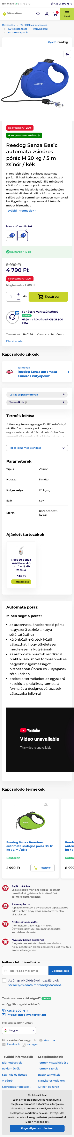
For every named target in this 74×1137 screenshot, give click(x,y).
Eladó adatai (14, 341)
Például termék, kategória (29, 43)
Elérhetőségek (12, 1062)
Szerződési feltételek (16, 1086)
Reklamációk (11, 1068)
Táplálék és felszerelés (34, 25)
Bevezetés (8, 25)
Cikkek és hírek (48, 1086)
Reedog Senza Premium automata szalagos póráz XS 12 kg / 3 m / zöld (29, 846)
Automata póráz (18, 32)
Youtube (49, 1040)
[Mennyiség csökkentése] (18, 299)
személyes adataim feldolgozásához (34, 985)
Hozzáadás (22, 581)
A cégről (7, 1080)
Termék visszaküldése (53, 1062)
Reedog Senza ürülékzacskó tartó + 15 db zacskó (21, 565)
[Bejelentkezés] (47, 14)
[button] (38, 14)
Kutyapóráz (40, 28)
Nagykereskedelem (51, 1080)
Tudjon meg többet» (37, 1121)
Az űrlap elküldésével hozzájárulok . (35, 983)
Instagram (33, 1044)
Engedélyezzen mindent (37, 1128)
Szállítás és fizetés (14, 1074)
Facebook (13, 1044)
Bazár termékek (49, 1074)
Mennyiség (11, 297)
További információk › (21, 210)
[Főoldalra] (12, 14)
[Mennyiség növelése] (18, 294)
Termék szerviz (48, 1068)
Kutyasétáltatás (17, 28)
